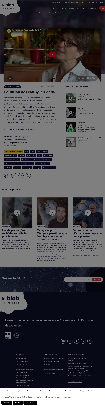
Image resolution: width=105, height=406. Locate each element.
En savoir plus (30, 402)
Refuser (18, 402)
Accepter (7, 402)
